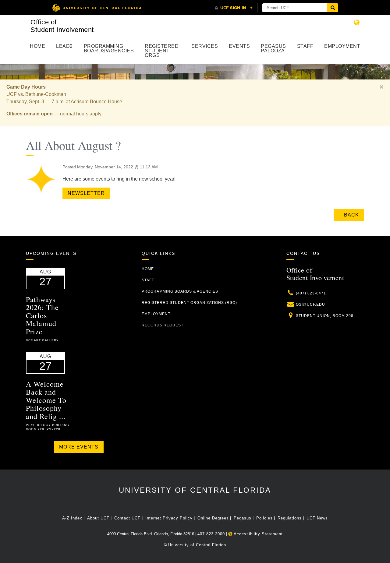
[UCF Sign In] (234, 8)
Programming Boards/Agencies (109, 48)
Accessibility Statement (257, 534)
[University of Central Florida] (97, 7)
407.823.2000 (211, 534)
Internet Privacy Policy (169, 518)
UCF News (317, 518)
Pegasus (242, 518)
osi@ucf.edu (310, 304)
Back (350, 214)
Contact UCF (127, 518)
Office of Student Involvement (62, 25)
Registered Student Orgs (162, 51)
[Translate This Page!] (357, 22)
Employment (342, 46)
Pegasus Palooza (273, 48)
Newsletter (86, 193)
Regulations (290, 518)
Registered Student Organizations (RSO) (189, 303)
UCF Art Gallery (42, 340)
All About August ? (73, 145)
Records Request (162, 325)
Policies (264, 518)
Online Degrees (213, 518)
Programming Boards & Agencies (180, 291)
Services (204, 46)
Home (37, 46)
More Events (78, 446)
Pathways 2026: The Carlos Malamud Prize (42, 315)
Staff (305, 46)
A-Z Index (72, 518)
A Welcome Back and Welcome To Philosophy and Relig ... (46, 400)
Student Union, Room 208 (324, 316)
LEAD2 (64, 46)
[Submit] (332, 7)
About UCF (98, 518)
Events (239, 46)
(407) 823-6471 (311, 293)
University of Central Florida (195, 490)
